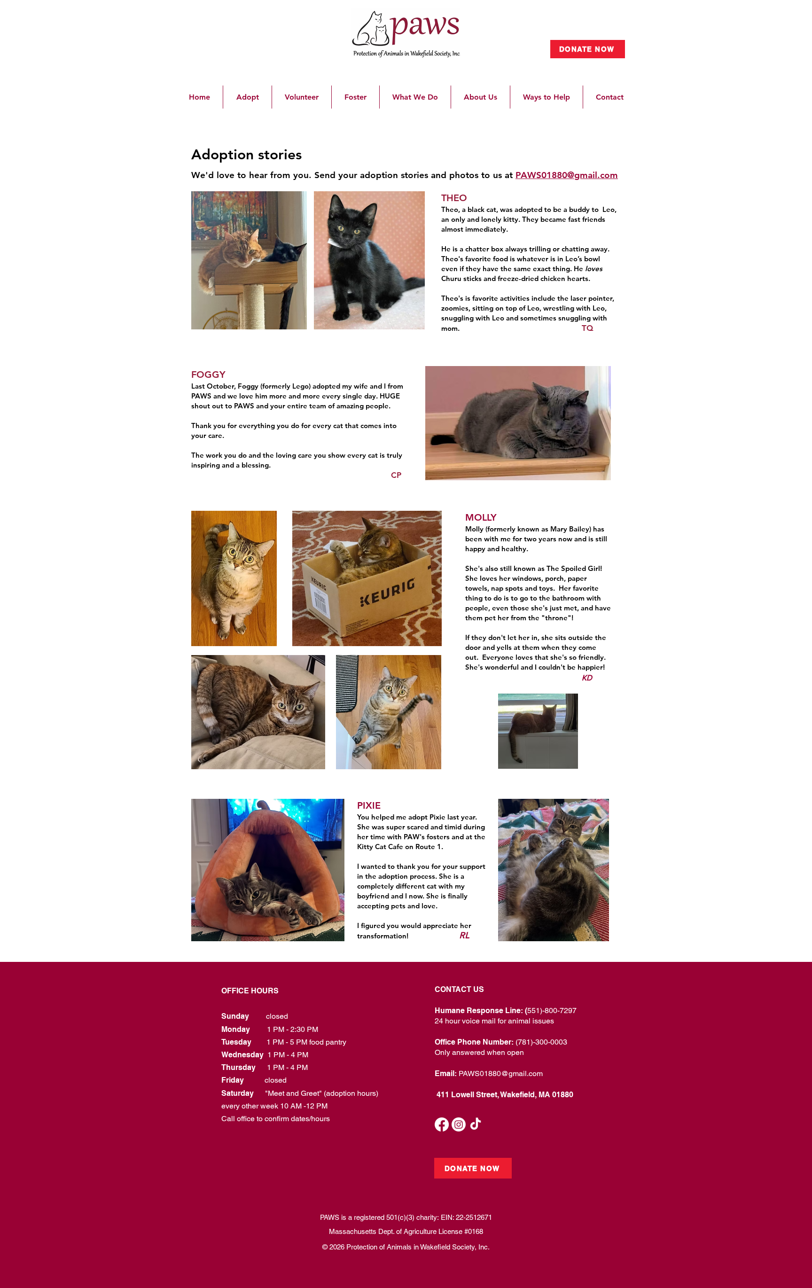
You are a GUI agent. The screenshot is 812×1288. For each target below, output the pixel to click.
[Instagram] (459, 1124)
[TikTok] (475, 1124)
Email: (447, 1073)
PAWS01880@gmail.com (501, 1073)
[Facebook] (442, 1124)
